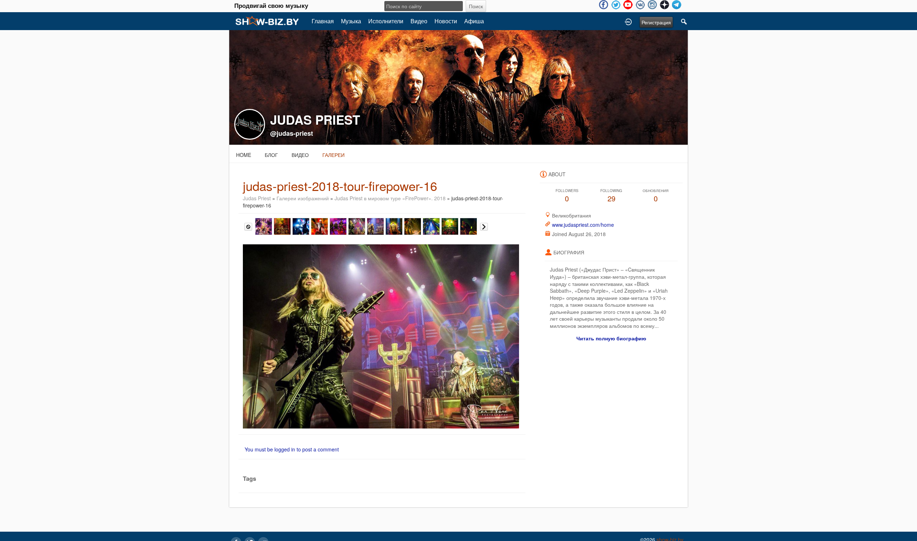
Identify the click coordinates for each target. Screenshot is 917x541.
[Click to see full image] (458, 86)
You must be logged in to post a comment (292, 449)
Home (243, 154)
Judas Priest (257, 198)
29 (611, 196)
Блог (271, 154)
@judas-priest (291, 133)
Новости (446, 21)
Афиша (474, 21)
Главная (323, 21)
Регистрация (656, 22)
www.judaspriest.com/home (583, 224)
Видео (419, 21)
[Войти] (628, 21)
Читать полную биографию (611, 338)
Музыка (351, 21)
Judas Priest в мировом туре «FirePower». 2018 (390, 198)
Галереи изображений (303, 198)
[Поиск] (684, 21)
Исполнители (385, 21)
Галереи (333, 154)
